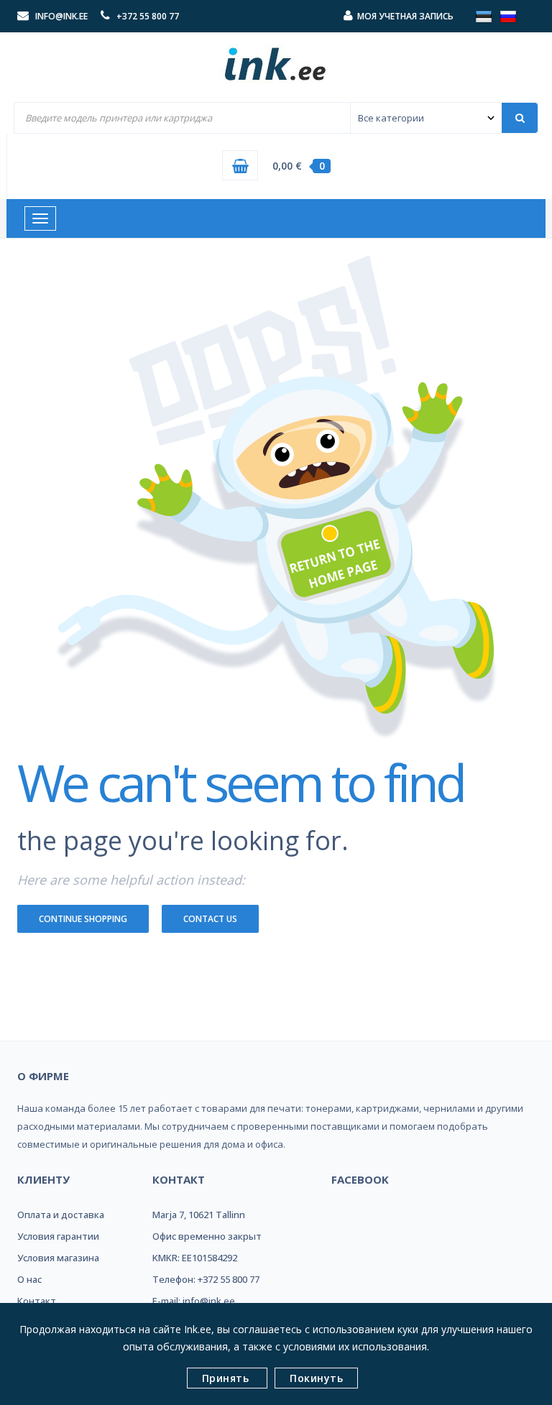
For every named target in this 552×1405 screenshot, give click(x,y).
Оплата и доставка (60, 1214)
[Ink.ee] (276, 57)
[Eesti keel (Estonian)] (483, 15)
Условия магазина (58, 1257)
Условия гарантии (58, 1236)
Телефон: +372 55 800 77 (205, 1279)
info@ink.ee (61, 16)
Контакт (36, 1300)
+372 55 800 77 (147, 16)
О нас (29, 1279)
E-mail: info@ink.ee (193, 1300)
